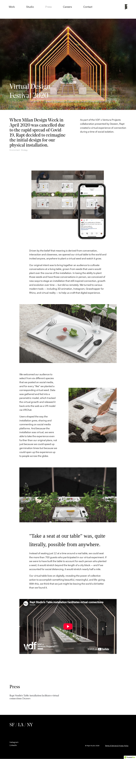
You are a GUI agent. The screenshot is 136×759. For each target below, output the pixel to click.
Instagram (14, 742)
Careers (67, 6)
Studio (30, 6)
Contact (87, 6)
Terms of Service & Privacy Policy (116, 746)
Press (48, 6)
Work (12, 6)
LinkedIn (13, 745)
